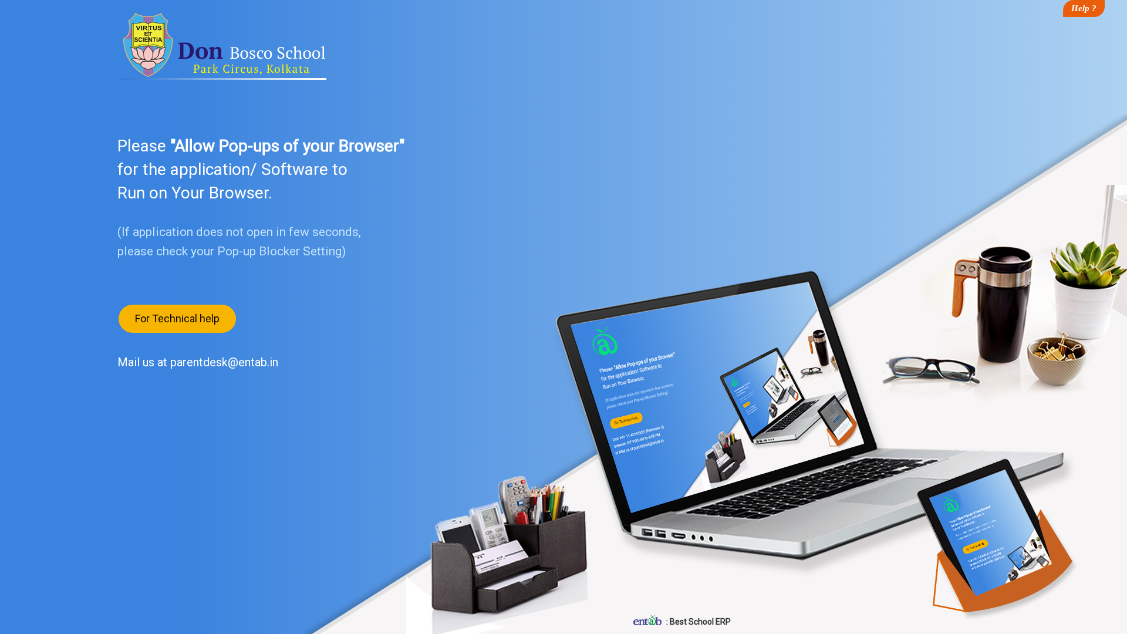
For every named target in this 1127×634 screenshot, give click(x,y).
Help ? (1083, 8)
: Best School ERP (697, 621)
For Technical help (177, 318)
